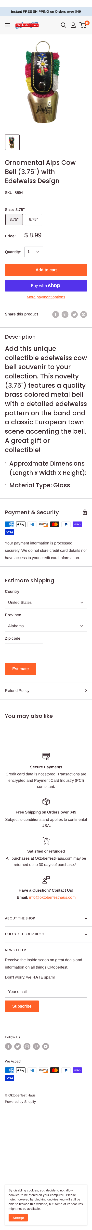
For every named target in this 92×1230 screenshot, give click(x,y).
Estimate (20, 669)
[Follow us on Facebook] (8, 1046)
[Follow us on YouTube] (45, 1046)
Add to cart (46, 270)
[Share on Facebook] (55, 314)
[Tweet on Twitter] (74, 314)
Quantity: (13, 252)
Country (12, 591)
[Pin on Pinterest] (65, 314)
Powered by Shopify (20, 1102)
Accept (18, 1218)
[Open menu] (7, 25)
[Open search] (63, 25)
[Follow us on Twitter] (17, 1046)
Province (13, 615)
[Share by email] (83, 314)
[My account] (73, 25)
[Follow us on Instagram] (27, 1046)
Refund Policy (17, 690)
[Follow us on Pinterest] (36, 1046)
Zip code (12, 638)
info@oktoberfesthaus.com (52, 897)
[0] (83, 25)
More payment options (46, 297)
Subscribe (21, 1006)
